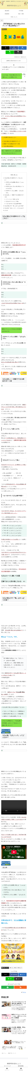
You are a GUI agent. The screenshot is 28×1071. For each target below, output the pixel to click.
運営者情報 (20, 1066)
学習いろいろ (6, 967)
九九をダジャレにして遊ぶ (12, 201)
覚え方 (20, 967)
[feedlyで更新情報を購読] (7, 987)
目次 (12, 174)
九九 (12, 967)
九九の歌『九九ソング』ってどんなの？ (14, 208)
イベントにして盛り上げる (12, 199)
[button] (18, 52)
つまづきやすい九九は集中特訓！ (14, 203)
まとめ (6, 210)
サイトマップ (7, 1066)
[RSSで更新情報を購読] (20, 987)
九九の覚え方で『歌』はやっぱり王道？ (14, 205)
